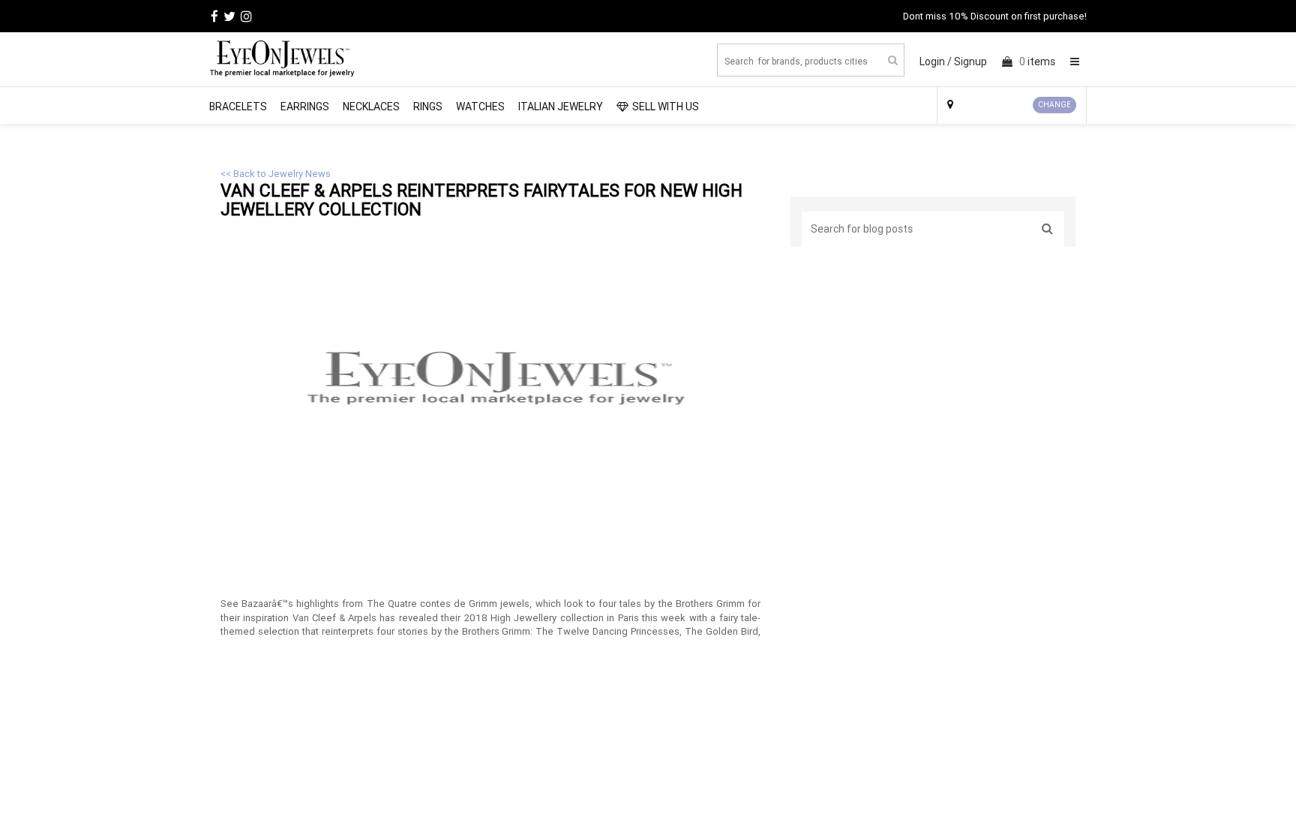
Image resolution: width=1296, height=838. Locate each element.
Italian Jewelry (560, 106)
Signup (970, 61)
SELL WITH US (665, 106)
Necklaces (371, 106)
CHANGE (1054, 105)
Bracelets (238, 106)
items (1037, 61)
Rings (427, 106)
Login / (936, 61)
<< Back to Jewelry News (275, 173)
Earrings (304, 106)
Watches (480, 106)
